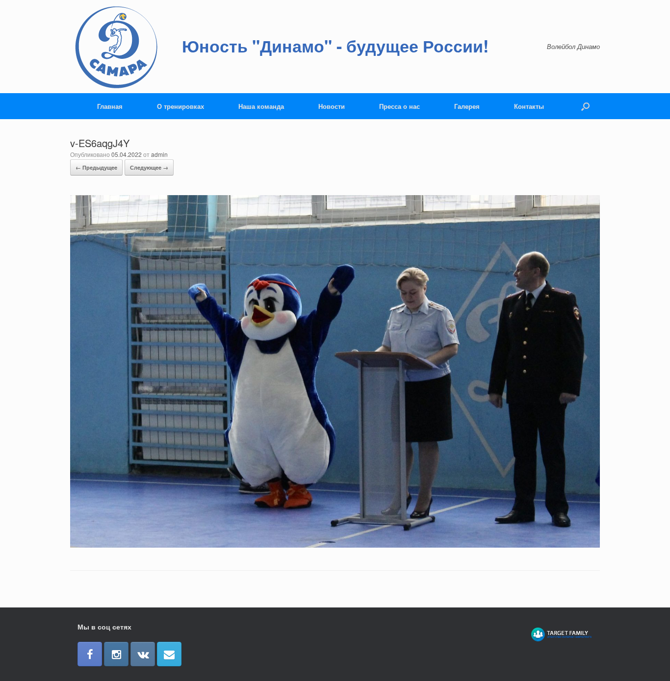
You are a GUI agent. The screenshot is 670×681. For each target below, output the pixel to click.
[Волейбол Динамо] (116, 46)
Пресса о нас (399, 106)
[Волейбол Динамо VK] (142, 654)
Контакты (529, 106)
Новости (331, 106)
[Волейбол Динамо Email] (169, 654)
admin (159, 154)
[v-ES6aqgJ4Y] (335, 545)
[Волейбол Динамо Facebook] (89, 654)
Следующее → (149, 167)
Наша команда (261, 106)
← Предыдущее (96, 167)
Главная (110, 106)
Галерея (467, 106)
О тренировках (180, 106)
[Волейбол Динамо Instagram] (116, 654)
